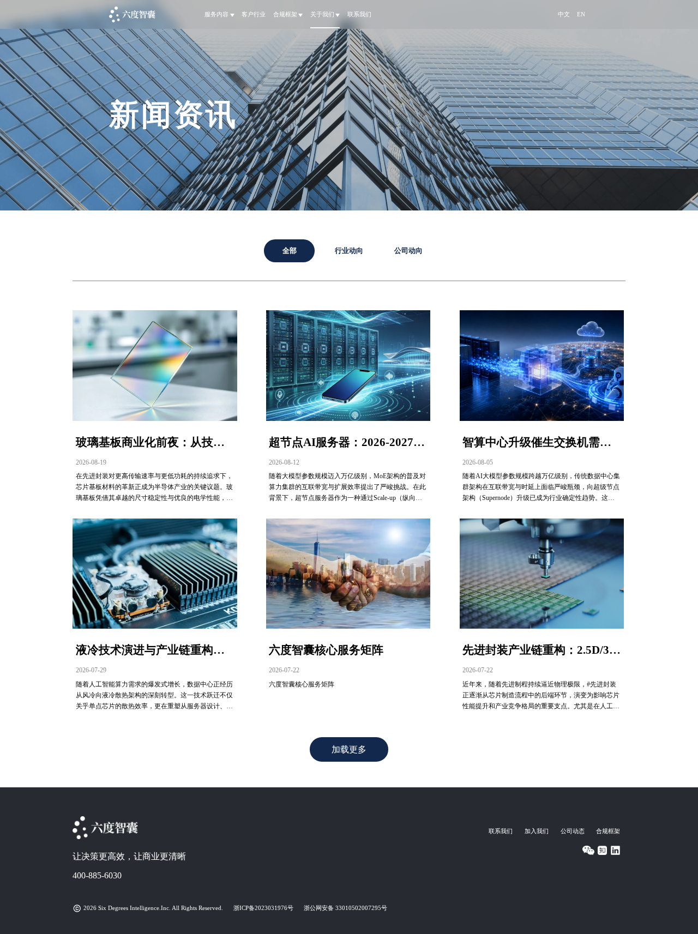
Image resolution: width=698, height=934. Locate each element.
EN (581, 14)
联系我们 (359, 14)
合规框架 (608, 831)
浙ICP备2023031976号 (263, 908)
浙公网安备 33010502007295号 (345, 908)
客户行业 (254, 14)
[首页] (132, 14)
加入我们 (537, 831)
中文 (564, 14)
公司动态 (573, 831)
